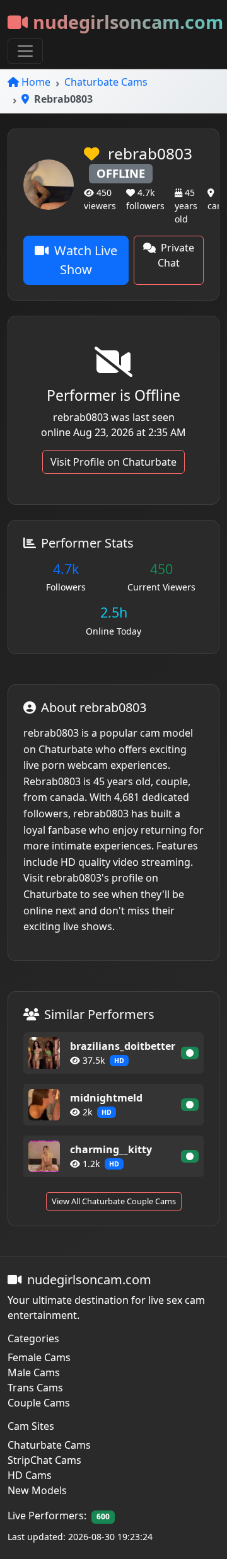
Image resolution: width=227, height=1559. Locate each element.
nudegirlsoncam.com (128, 21)
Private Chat (176, 255)
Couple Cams (39, 1403)
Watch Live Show (85, 260)
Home (35, 82)
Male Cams (34, 1372)
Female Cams (39, 1357)
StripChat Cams (44, 1460)
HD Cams (30, 1475)
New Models (37, 1490)
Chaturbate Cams (106, 82)
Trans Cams (35, 1388)
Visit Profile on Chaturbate (113, 462)
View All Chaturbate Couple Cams (114, 1201)
